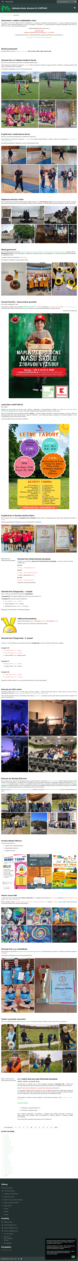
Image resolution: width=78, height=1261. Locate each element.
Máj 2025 (6, 1158)
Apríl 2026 (6, 1140)
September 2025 (8, 1152)
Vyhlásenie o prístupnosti (11, 1194)
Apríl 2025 (6, 1160)
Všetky (6, 1176)
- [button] (19, 1259)
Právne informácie (9, 1197)
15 (39, 1127)
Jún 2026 (6, 1136)
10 (19, 1127)
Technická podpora (9, 1191)
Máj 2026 (6, 1138)
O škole (6, 1208)
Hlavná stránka (6, 15)
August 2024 (7, 1174)
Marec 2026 (7, 1141)
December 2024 (8, 1167)
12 (27, 1127)
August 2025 (7, 1153)
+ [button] (16, 1259)
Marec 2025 (7, 1162)
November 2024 (8, 1169)
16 (43, 1127)
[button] (2, 2)
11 (23, 1127)
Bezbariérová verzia (8, 1259)
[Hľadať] (75, 1)
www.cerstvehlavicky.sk (69, 307)
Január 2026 (7, 1145)
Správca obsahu (8, 1188)
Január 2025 (7, 1165)
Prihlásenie (9, 2)
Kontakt (6, 1211)
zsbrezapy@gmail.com (10, 1225)
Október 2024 (8, 1170)
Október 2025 (8, 1150)
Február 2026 (7, 1143)
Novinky (16, 15)
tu (28, 419)
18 (51, 1127)
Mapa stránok (8, 1206)
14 (35, 1127)
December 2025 (8, 1147)
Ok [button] (73, 1256)
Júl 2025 (6, 1155)
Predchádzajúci (8, 1127)
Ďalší (55, 1127)
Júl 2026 (6, 1135)
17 (47, 1127)
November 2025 (8, 1148)
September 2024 (8, 1172)
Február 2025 (7, 1164)
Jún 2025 (6, 1157)
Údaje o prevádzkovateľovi (11, 1203)
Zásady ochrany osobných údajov (13, 1200)
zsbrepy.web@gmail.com (11, 1228)
